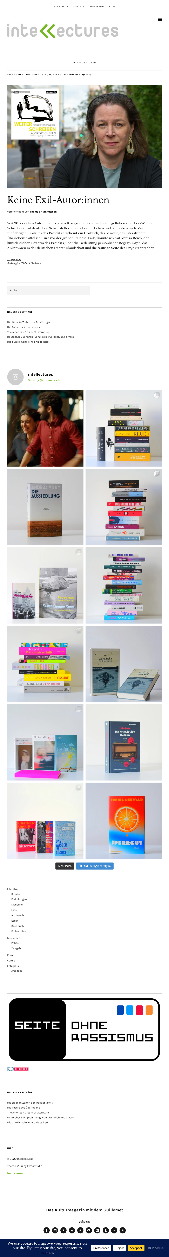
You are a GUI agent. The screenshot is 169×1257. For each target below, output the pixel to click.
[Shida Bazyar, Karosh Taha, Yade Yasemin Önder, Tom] (124, 585)
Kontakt (78, 6)
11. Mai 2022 (14, 259)
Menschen (13, 938)
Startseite (61, 6)
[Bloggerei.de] (18, 1070)
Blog (112, 6)
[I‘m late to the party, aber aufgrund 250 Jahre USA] (124, 507)
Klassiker (17, 904)
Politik (15, 943)
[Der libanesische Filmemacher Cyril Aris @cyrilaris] (45, 428)
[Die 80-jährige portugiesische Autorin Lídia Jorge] (124, 742)
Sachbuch (17, 926)
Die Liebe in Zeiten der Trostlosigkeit (30, 322)
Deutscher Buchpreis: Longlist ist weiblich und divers (40, 336)
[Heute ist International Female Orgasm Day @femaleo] (45, 664)
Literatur (12, 889)
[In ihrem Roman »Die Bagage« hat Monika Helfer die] (45, 742)
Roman (15, 894)
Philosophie (18, 931)
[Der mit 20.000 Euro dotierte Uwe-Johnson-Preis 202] (45, 821)
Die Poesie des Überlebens (23, 327)
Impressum (96, 6)
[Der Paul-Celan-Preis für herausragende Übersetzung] (124, 664)
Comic (11, 960)
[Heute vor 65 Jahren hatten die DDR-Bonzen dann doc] (45, 585)
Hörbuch (25, 263)
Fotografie (13, 965)
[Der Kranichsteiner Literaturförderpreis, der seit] (124, 821)
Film (10, 955)
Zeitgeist (16, 948)
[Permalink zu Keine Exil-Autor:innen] (84, 187)
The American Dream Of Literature (28, 332)
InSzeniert (37, 263)
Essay (14, 920)
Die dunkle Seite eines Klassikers (28, 341)
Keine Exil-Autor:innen (58, 200)
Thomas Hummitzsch (43, 211)
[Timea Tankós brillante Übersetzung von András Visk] (45, 507)
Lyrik (14, 909)
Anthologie (13, 263)
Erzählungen (19, 899)
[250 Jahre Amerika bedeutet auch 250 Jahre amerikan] (124, 428)
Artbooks (16, 970)
